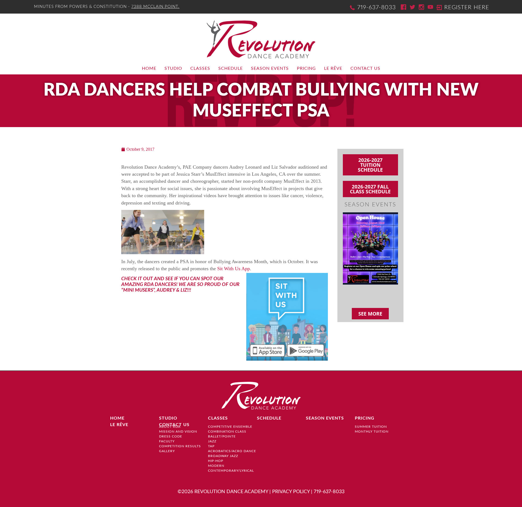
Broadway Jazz (223, 456)
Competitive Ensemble (230, 426)
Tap (211, 446)
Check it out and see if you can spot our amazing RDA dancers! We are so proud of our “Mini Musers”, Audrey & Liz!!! (180, 284)
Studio (173, 68)
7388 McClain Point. (155, 7)
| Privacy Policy (289, 491)
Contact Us (365, 68)
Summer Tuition (371, 426)
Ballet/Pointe (222, 436)
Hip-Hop (215, 460)
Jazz (212, 441)
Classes (200, 68)
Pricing (306, 68)
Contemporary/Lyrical (231, 470)
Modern (216, 465)
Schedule (230, 68)
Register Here (466, 7)
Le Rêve (333, 68)
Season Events (270, 68)
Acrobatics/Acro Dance (232, 451)
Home (149, 68)
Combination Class (227, 431)
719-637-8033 (376, 7)
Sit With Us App (233, 268)
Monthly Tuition (372, 431)
